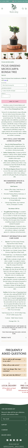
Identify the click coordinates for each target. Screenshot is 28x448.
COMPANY (4, 430)
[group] (14, 1)
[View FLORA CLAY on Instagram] (7, 440)
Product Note (6, 337)
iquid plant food (21, 298)
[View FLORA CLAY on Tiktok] (11, 440)
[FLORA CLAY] (14, 8)
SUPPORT (4, 425)
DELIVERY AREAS (6, 435)
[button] (23, 9)
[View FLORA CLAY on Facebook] (14, 440)
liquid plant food (22, 292)
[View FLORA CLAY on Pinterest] (17, 440)
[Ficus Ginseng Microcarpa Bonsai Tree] (4, 56)
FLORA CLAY (16, 444)
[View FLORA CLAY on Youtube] (21, 440)
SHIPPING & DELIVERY (9, 446)
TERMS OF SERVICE (19, 446)
